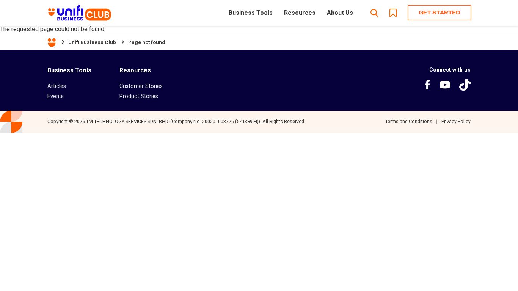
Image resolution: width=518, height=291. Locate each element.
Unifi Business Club (92, 42)
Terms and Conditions (408, 121)
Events (55, 96)
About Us (340, 12)
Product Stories (138, 96)
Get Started (439, 12)
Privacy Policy (456, 121)
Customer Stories (141, 86)
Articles (56, 86)
